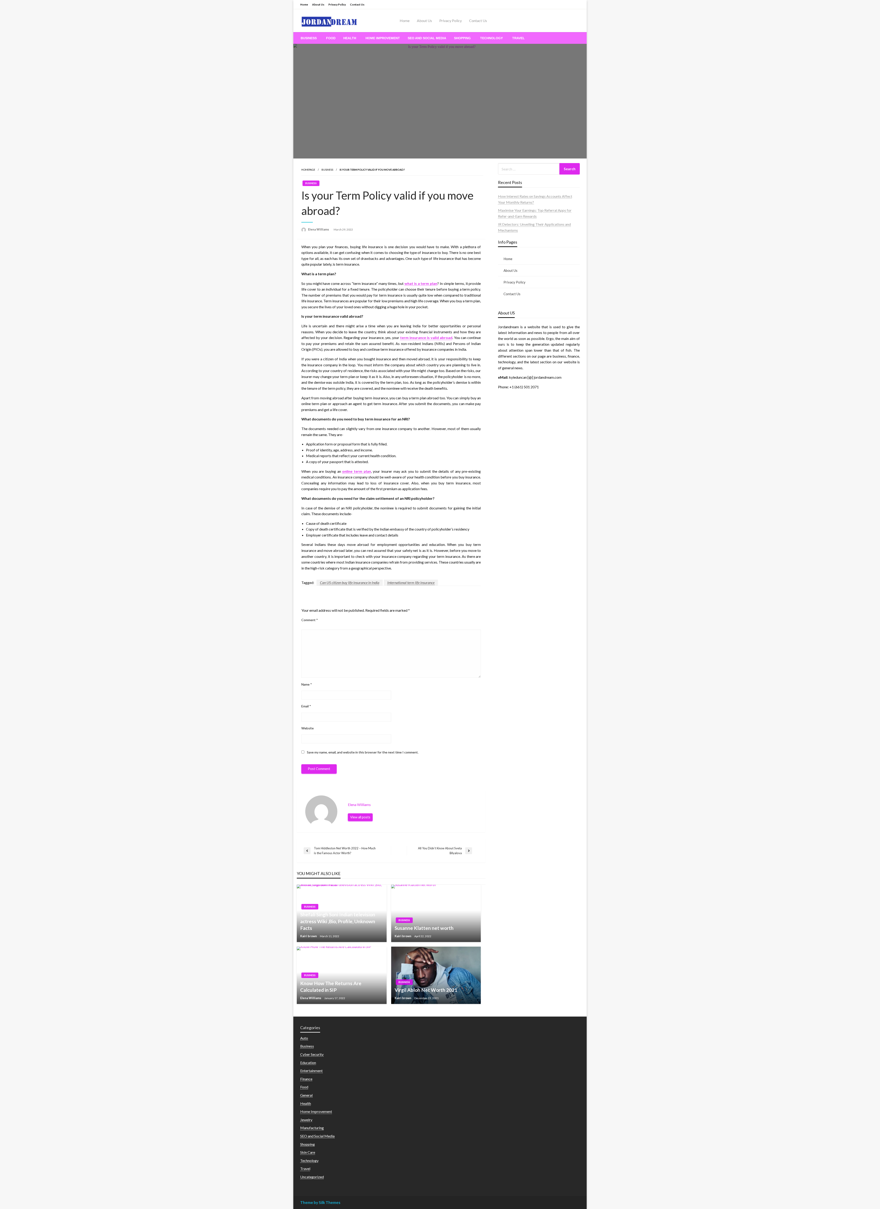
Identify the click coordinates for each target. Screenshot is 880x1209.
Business (309, 38)
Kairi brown (309, 936)
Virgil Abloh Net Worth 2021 (426, 990)
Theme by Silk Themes (320, 1202)
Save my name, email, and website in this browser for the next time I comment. (362, 752)
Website (307, 728)
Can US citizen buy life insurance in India (349, 582)
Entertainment (311, 1070)
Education (308, 1062)
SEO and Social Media (427, 38)
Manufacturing (312, 1128)
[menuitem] (309, 38)
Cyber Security (312, 1054)
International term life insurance (410, 582)
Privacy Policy (337, 4)
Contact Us (357, 4)
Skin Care (307, 1152)
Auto (304, 1038)
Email (306, 706)
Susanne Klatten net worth (424, 928)
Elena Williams (319, 229)
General (306, 1095)
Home (304, 4)
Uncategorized (312, 1177)
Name (306, 684)
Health (349, 38)
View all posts (360, 817)
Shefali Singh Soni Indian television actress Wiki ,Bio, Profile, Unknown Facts (337, 921)
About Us (318, 4)
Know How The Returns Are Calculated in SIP (330, 986)
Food (331, 38)
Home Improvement (383, 38)
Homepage (308, 169)
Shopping (462, 38)
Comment (309, 620)
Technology (491, 38)
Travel (518, 38)
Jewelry (306, 1119)
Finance (306, 1079)
